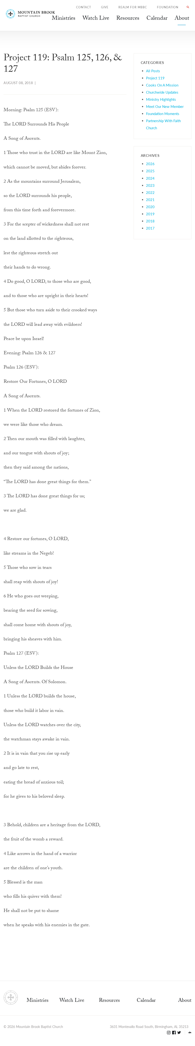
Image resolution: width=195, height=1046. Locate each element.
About (184, 1001)
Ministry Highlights (161, 99)
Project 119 (155, 77)
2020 (150, 206)
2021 (150, 199)
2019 (150, 213)
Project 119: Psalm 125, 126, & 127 (62, 64)
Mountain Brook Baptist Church (39, 1026)
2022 (150, 192)
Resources (109, 1001)
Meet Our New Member (165, 106)
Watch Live (96, 19)
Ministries (38, 1001)
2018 (150, 220)
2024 (150, 178)
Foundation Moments (162, 113)
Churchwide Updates (162, 92)
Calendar (146, 1001)
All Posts (153, 70)
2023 (150, 185)
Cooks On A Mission (162, 84)
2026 (150, 163)
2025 (150, 170)
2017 (150, 228)
